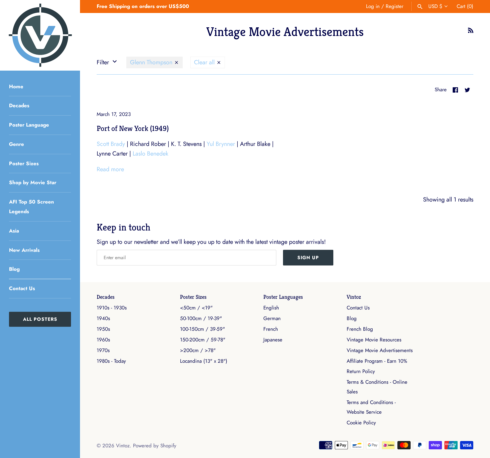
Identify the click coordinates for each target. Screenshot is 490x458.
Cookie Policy (361, 422)
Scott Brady (111, 144)
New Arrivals (24, 250)
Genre (16, 144)
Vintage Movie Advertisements (380, 350)
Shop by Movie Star (32, 182)
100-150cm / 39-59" (202, 329)
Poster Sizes (24, 163)
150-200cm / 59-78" (202, 339)
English (271, 307)
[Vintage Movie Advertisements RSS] (470, 32)
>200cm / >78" (198, 350)
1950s (103, 329)
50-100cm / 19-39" (201, 318)
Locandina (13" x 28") (203, 361)
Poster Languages (283, 296)
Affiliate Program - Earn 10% (377, 361)
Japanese (272, 339)
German (272, 318)
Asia (14, 230)
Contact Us (22, 288)
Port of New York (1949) (133, 128)
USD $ (435, 6)
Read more (110, 169)
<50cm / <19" (196, 307)
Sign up (308, 257)
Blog (14, 269)
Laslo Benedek (150, 153)
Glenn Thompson (152, 62)
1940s (103, 318)
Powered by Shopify (154, 445)
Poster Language (29, 125)
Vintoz (354, 296)
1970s (103, 350)
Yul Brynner (221, 144)
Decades (19, 105)
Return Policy (361, 371)
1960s (103, 339)
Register (394, 6)
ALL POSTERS (40, 319)
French (270, 329)
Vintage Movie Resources (374, 339)
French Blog (360, 329)
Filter (104, 62)
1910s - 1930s (112, 307)
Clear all (205, 62)
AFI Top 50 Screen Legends (31, 206)
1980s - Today (111, 361)
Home (16, 86)
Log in (373, 6)
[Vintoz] (40, 35)
